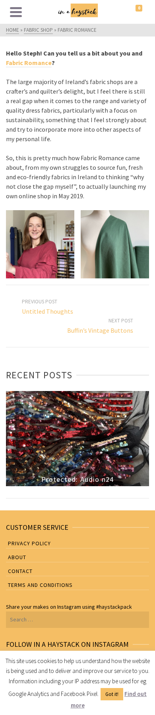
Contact (20, 571)
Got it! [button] (111, 694)
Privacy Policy (29, 543)
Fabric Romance (29, 63)
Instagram (69, 606)
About (17, 557)
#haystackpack (114, 606)
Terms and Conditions (40, 584)
